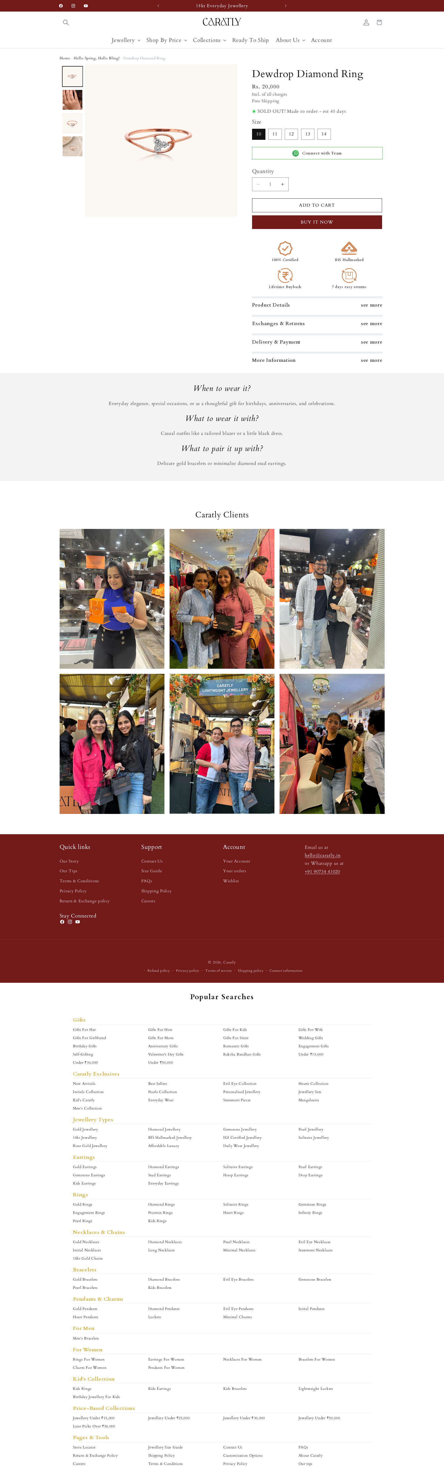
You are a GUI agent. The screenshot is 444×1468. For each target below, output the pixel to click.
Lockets (154, 1317)
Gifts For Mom (161, 1037)
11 (275, 134)
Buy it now (317, 222)
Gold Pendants (85, 1308)
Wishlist (231, 881)
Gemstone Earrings (89, 1175)
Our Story (69, 861)
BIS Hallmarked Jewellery (170, 1137)
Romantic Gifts (236, 1046)
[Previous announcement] (158, 5)
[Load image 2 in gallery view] (72, 99)
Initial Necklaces (87, 1250)
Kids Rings (157, 1220)
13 (307, 134)
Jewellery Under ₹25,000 (169, 1418)
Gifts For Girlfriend (89, 1037)
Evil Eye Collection (240, 1083)
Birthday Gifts (85, 1046)
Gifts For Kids (235, 1029)
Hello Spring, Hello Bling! (96, 58)
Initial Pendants (312, 1308)
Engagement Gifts (314, 1046)
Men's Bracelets (86, 1338)
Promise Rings (160, 1212)
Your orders (234, 871)
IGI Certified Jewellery (242, 1137)
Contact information (286, 970)
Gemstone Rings (313, 1204)
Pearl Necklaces (236, 1242)
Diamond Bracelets (164, 1279)
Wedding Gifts (311, 1037)
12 (291, 134)
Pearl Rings (82, 1220)
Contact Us (152, 861)
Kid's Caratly (84, 1100)
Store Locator (84, 1447)
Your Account (236, 861)
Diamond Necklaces (165, 1242)
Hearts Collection (314, 1083)
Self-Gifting (83, 1054)
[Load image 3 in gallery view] (72, 123)
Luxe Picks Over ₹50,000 (94, 1426)
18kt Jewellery (85, 1137)
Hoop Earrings (235, 1175)
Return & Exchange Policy (95, 1455)
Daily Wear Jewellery (241, 1145)
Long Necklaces (161, 1250)
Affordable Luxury (163, 1145)
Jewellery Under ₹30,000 (244, 1418)
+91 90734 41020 (322, 871)
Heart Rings (233, 1212)
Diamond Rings (161, 1204)
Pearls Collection (162, 1091)
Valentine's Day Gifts (166, 1054)
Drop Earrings (311, 1175)
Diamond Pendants (164, 1308)
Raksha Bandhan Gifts (242, 1054)
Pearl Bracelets (85, 1287)
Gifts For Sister (236, 1037)
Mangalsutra (309, 1100)
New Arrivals (84, 1083)
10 (258, 134)
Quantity (263, 171)
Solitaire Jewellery (314, 1137)
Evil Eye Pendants (238, 1308)
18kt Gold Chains (88, 1258)
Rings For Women (89, 1359)
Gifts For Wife (311, 1029)
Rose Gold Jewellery (90, 1145)
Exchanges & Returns (278, 323)
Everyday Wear (161, 1100)
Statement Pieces (237, 1100)
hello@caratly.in (322, 855)
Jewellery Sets (310, 1091)
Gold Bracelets (85, 1279)
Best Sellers (157, 1083)
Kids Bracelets (160, 1287)
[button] (66, 22)
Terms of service (218, 970)
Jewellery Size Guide (165, 1447)
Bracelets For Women (317, 1359)
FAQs (146, 881)
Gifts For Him (160, 1029)
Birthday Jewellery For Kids (96, 1396)
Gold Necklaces (86, 1242)
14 (324, 134)
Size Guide (151, 871)
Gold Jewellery (85, 1129)
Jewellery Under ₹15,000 (94, 1418)
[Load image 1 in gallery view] (72, 76)
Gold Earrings (85, 1166)
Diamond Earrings (163, 1166)
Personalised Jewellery (242, 1091)
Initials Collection (88, 1091)
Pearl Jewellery (311, 1129)
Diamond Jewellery (164, 1129)
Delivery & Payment (276, 342)
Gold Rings (82, 1204)
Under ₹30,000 (85, 1062)
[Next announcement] (285, 5)
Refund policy (158, 970)
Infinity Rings (310, 1212)
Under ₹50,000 (160, 1062)
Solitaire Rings (235, 1204)
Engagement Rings (89, 1212)
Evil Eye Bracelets (238, 1279)
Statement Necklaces (316, 1250)
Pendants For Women (166, 1367)
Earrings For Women (166, 1359)
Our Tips (69, 871)
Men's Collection (87, 1108)
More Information (274, 360)
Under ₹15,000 (311, 1054)
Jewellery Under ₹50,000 (319, 1418)
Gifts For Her (84, 1029)
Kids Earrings (84, 1183)
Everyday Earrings (163, 1183)
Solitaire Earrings (238, 1166)
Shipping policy (250, 970)
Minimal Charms (237, 1317)
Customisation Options (243, 1455)
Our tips (306, 1463)
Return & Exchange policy (85, 901)
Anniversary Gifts (163, 1046)
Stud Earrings (159, 1175)
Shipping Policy (156, 891)
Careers (148, 901)
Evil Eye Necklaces (315, 1242)
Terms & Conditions (79, 881)
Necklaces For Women (242, 1359)
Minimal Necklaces (239, 1250)
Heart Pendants (85, 1317)
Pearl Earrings (310, 1166)
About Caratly (311, 1455)
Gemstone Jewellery (240, 1129)
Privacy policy (187, 970)
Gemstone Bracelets (315, 1279)
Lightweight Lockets (316, 1388)
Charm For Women (89, 1367)
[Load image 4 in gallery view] (72, 146)
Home (65, 58)
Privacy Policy (73, 891)
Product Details (271, 305)
